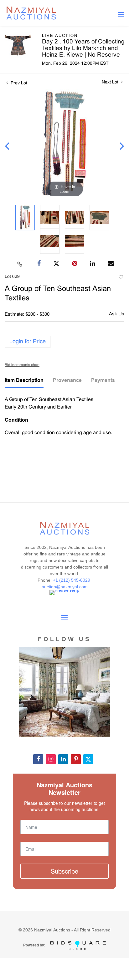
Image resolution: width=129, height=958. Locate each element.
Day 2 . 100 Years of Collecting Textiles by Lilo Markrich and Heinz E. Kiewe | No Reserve (83, 48)
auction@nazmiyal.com (65, 586)
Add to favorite (120, 277)
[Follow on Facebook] (38, 759)
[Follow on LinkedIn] (63, 759)
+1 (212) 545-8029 (72, 580)
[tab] (24, 382)
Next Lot (111, 82)
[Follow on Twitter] (88, 759)
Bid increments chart (22, 365)
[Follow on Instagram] (51, 759)
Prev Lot (18, 83)
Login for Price (27, 341)
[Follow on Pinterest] (76, 759)
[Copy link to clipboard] (20, 264)
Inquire (116, 314)
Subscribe (64, 870)
